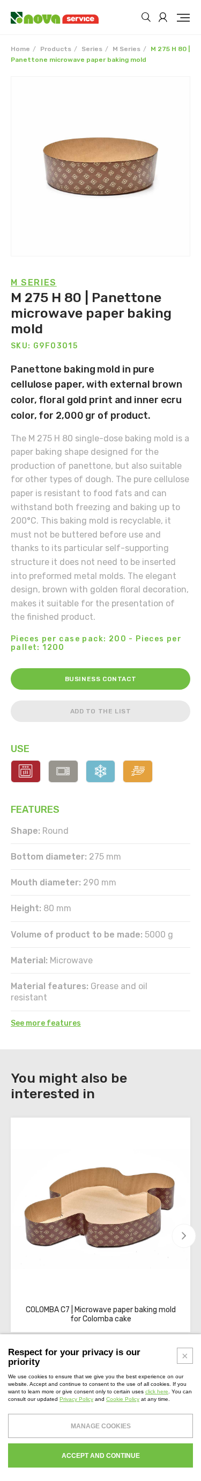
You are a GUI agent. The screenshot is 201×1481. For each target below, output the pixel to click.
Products (55, 49)
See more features (46, 1023)
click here (156, 1391)
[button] (184, 1236)
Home (20, 49)
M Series (126, 49)
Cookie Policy (122, 1399)
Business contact (101, 679)
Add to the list (100, 711)
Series (91, 49)
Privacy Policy (76, 1399)
